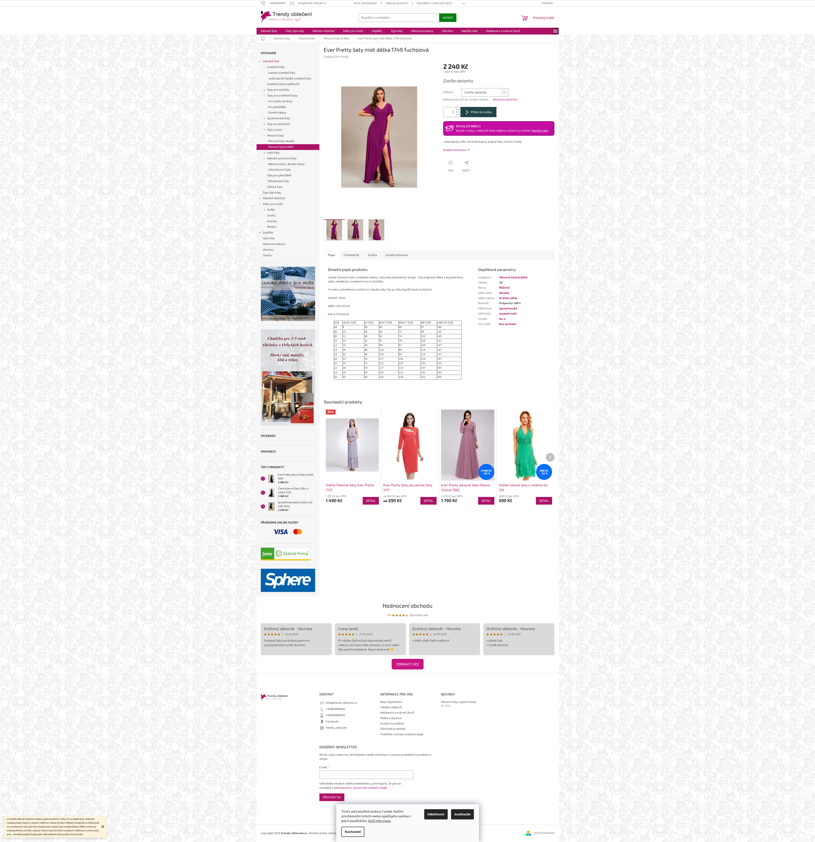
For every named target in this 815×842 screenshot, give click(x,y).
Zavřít (478, 162)
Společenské (508, 309)
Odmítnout (435, 814)
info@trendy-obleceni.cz (341, 703)
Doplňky (268, 232)
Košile (271, 210)
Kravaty (272, 221)
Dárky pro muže (273, 204)
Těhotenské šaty (278, 181)
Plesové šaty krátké (281, 147)
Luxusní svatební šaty (281, 73)
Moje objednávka (365, 3)
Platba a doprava (391, 718)
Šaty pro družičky (278, 90)
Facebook (332, 722)
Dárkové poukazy (274, 244)
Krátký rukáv (508, 298)
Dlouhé (504, 293)
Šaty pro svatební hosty (282, 96)
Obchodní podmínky (393, 729)
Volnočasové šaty (279, 170)
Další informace (379, 821)
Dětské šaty (275, 187)
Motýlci (271, 227)
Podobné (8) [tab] (351, 255)
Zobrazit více (407, 664)
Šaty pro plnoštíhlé (279, 175)
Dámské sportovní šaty (282, 158)
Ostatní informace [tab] (396, 255)
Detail (370, 500)
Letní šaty (273, 153)
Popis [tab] (331, 255)
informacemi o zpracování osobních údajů (360, 788)
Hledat (448, 17)
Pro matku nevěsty (280, 101)
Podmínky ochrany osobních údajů (401, 734)
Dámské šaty (271, 61)
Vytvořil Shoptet (544, 833)
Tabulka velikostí (396, 3)
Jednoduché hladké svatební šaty (289, 78)
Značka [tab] (372, 255)
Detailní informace (454, 150)
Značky (267, 255)
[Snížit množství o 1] (458, 114)
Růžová (504, 288)
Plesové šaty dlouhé (281, 141)
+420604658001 (335, 709)
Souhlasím (462, 814)
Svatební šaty (276, 67)
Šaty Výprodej (272, 193)
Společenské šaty (278, 118)
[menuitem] (269, 31)
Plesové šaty (275, 136)
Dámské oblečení (274, 198)
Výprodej (268, 238)
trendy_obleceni (336, 728)
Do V (502, 319)
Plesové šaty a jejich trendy (458, 702)
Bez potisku (507, 324)
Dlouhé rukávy (277, 113)
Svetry (271, 215)
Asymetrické (508, 314)
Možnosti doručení (505, 100)
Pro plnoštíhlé (277, 107)
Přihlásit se (332, 797)
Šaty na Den (274, 130)
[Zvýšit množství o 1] (458, 109)
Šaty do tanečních (278, 124)
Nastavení (353, 831)
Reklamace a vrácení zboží (434, 3)
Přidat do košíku (481, 112)
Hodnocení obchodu (408, 605)
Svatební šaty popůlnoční (283, 84)
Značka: (336, 57)
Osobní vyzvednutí (392, 723)
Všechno (268, 250)
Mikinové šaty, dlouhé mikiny (286, 164)
